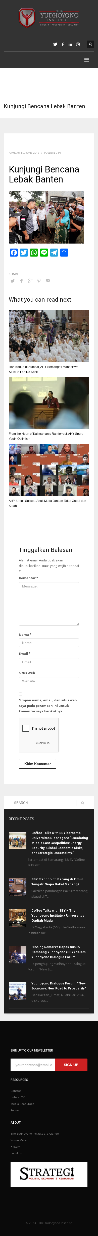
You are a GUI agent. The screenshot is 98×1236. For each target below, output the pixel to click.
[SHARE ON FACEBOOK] (21, 280)
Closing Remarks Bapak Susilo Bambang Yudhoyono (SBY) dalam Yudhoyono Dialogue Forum (58, 952)
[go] (82, 803)
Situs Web (27, 673)
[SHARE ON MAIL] (48, 280)
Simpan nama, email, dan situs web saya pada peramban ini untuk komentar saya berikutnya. (48, 705)
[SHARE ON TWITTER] (12, 281)
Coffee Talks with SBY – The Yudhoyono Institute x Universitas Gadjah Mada (57, 915)
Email (24, 653)
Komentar (28, 578)
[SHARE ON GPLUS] (30, 280)
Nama (25, 634)
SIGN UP (71, 1065)
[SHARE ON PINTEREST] (39, 280)
